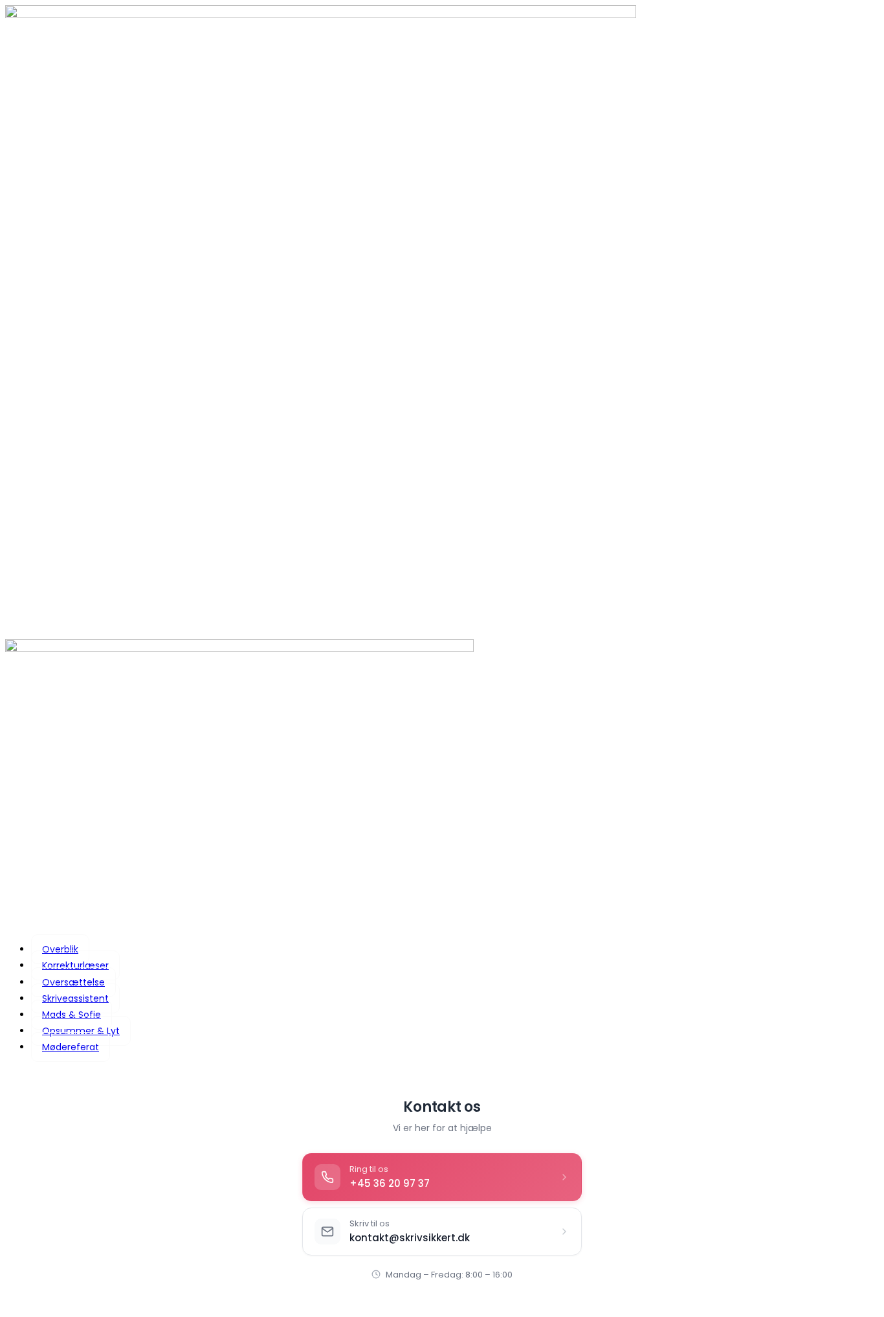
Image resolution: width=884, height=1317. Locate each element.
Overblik (60, 949)
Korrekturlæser (75, 965)
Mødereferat (70, 1047)
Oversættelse (73, 982)
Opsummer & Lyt (81, 1030)
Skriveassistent (75, 998)
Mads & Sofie (71, 1014)
